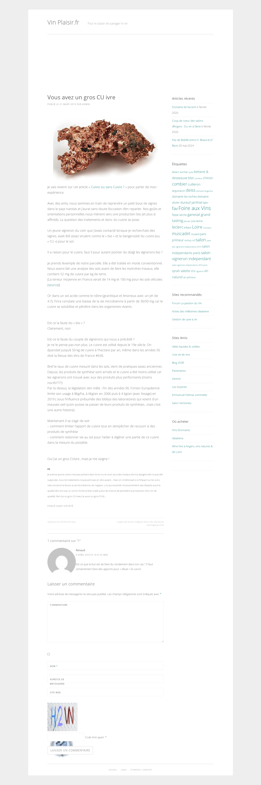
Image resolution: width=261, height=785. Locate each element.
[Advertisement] (130, 64)
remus (188, 240)
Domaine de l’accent (184, 107)
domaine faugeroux (204, 191)
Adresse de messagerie (57, 684)
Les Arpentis (179, 387)
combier (179, 184)
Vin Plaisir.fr (63, 22)
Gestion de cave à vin (184, 319)
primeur (178, 240)
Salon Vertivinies (181, 403)
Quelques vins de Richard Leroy (61, 521)
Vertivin (176, 378)
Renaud (80, 550)
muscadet (181, 233)
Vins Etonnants (181, 430)
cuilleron (194, 184)
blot (191, 178)
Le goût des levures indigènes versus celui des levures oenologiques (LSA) (140, 523)
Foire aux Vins (194, 208)
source (53, 285)
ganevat (193, 214)
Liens (124, 769)
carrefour (198, 178)
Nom (54, 666)
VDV (193, 271)
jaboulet (187, 221)
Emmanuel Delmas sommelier (189, 395)
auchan (184, 172)
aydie (191, 172)
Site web (55, 692)
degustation (178, 190)
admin (86, 104)
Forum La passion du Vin (187, 303)
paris (203, 234)
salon (201, 240)
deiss (190, 190)
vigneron (199, 271)
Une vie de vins (181, 354)
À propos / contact (141, 769)
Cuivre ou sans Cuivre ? (107, 187)
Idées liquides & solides (186, 346)
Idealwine (177, 438)
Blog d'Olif (178, 362)
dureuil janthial (191, 202)
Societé (68, 505)
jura (193, 221)
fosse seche (179, 215)
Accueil (113, 769)
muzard (195, 234)
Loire (197, 227)
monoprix (207, 228)
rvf (193, 240)
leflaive (187, 227)
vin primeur (189, 277)
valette (185, 270)
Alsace (175, 172)
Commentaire (58, 604)
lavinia (199, 221)
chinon (208, 178)
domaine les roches (184, 196)
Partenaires (179, 370)
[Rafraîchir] (62, 731)
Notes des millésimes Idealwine (190, 311)
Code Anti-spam (94, 737)
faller (205, 202)
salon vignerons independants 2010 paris (189, 265)
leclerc (177, 227)
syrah (176, 270)
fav (175, 208)
